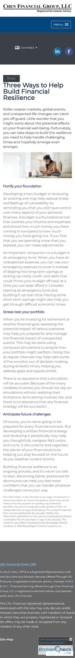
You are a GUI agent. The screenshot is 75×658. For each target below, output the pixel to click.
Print (11, 78)
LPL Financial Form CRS (18, 564)
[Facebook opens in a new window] (69, 54)
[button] (61, 24)
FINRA (69, 581)
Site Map (6, 639)
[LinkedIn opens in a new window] (57, 54)
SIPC (5, 586)
